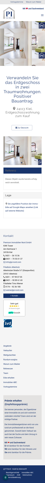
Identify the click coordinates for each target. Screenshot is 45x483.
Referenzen (8, 368)
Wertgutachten (9, 355)
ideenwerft (23, 469)
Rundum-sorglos (10, 359)
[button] (21, 162)
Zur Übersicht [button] (22, 128)
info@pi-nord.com (13, 262)
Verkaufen (7, 350)
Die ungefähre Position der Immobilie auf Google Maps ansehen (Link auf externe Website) (21, 207)
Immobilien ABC (10, 382)
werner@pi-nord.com (14, 290)
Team (5, 373)
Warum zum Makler (33, 2)
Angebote (7, 346)
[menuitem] (42, 15)
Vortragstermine (16, 2)
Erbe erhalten (8, 378)
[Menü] (42, 15)
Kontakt (15, 296)
